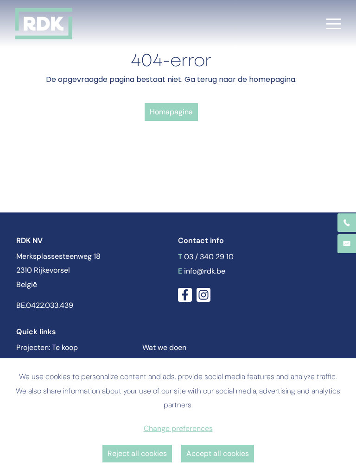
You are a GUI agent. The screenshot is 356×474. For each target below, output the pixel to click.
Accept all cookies (217, 453)
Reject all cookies (137, 453)
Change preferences (178, 428)
